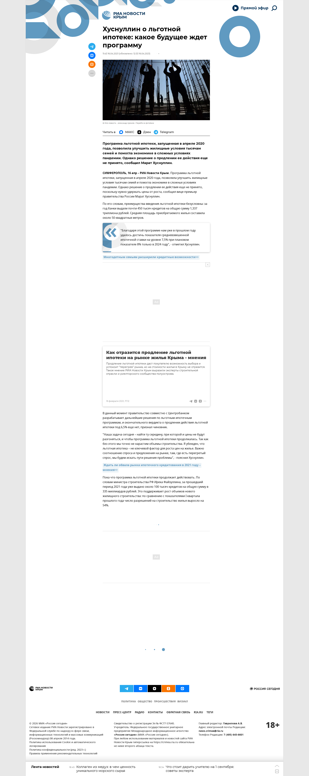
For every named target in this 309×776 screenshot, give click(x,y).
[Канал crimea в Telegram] (126, 688)
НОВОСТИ (102, 713)
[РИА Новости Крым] (123, 15)
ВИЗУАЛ (182, 702)
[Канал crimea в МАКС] (182, 688)
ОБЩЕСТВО (145, 702)
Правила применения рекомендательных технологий (63, 754)
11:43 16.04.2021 (110, 53)
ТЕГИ (210, 713)
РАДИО (139, 713)
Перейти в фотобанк (145, 123)
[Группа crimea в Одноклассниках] (168, 688)
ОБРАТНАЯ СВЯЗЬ (178, 713)
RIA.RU (198, 713)
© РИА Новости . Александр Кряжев (118, 123)
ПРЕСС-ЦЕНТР (122, 713)
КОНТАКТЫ (155, 713)
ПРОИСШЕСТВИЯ (165, 702)
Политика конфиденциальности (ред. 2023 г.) (57, 750)
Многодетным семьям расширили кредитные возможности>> (151, 257)
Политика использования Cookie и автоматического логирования (62, 744)
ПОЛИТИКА (128, 702)
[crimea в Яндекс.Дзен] (154, 688)
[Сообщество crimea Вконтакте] (140, 688)
